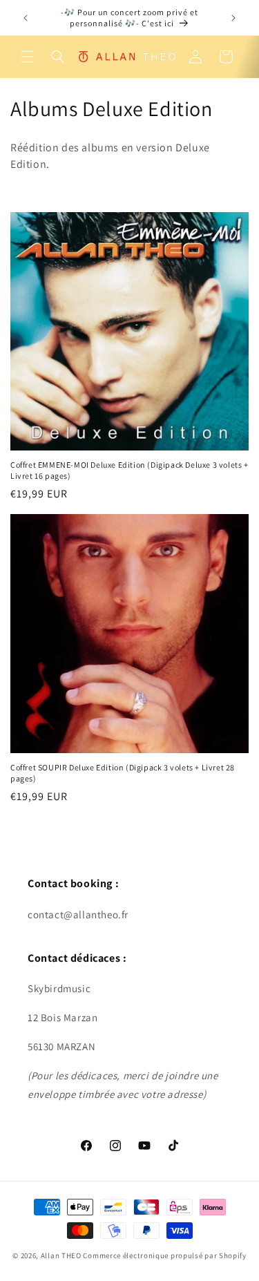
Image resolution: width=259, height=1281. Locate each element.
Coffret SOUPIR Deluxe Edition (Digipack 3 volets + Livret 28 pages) (122, 773)
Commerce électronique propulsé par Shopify (164, 1255)
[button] (27, 56)
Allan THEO (61, 1255)
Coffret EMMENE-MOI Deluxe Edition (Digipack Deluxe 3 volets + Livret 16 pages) (129, 470)
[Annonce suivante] (233, 18)
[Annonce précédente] (25, 18)
